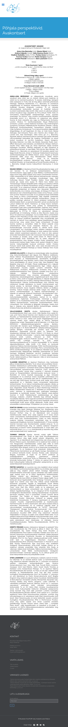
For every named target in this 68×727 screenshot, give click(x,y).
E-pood (12, 668)
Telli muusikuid (14, 664)
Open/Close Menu (3, 4)
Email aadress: (14, 698)
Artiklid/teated (14, 666)
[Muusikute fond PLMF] (13, 8)
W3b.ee (47, 719)
